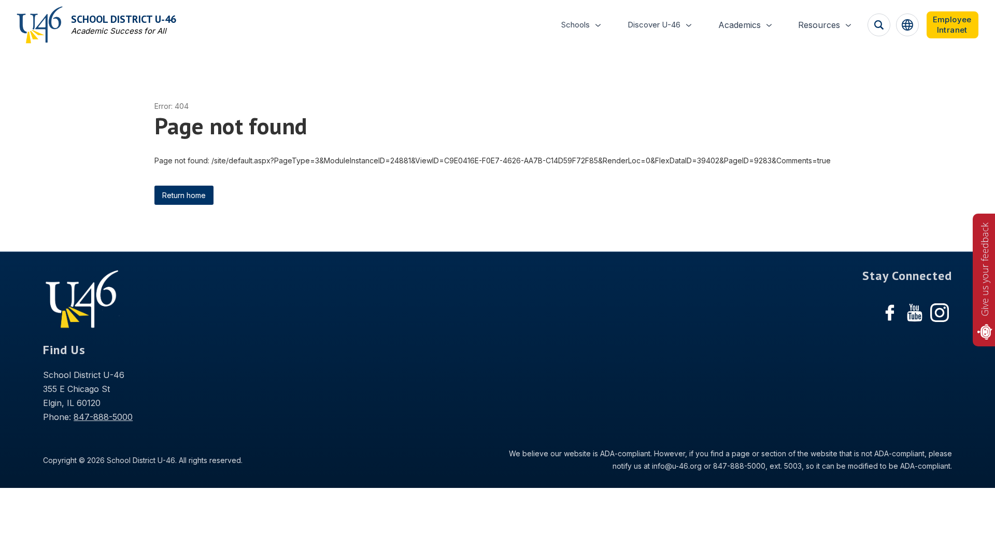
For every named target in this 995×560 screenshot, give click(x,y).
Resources (819, 25)
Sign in (952, 24)
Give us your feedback (984, 269)
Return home (184, 195)
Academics (739, 25)
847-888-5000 (103, 417)
